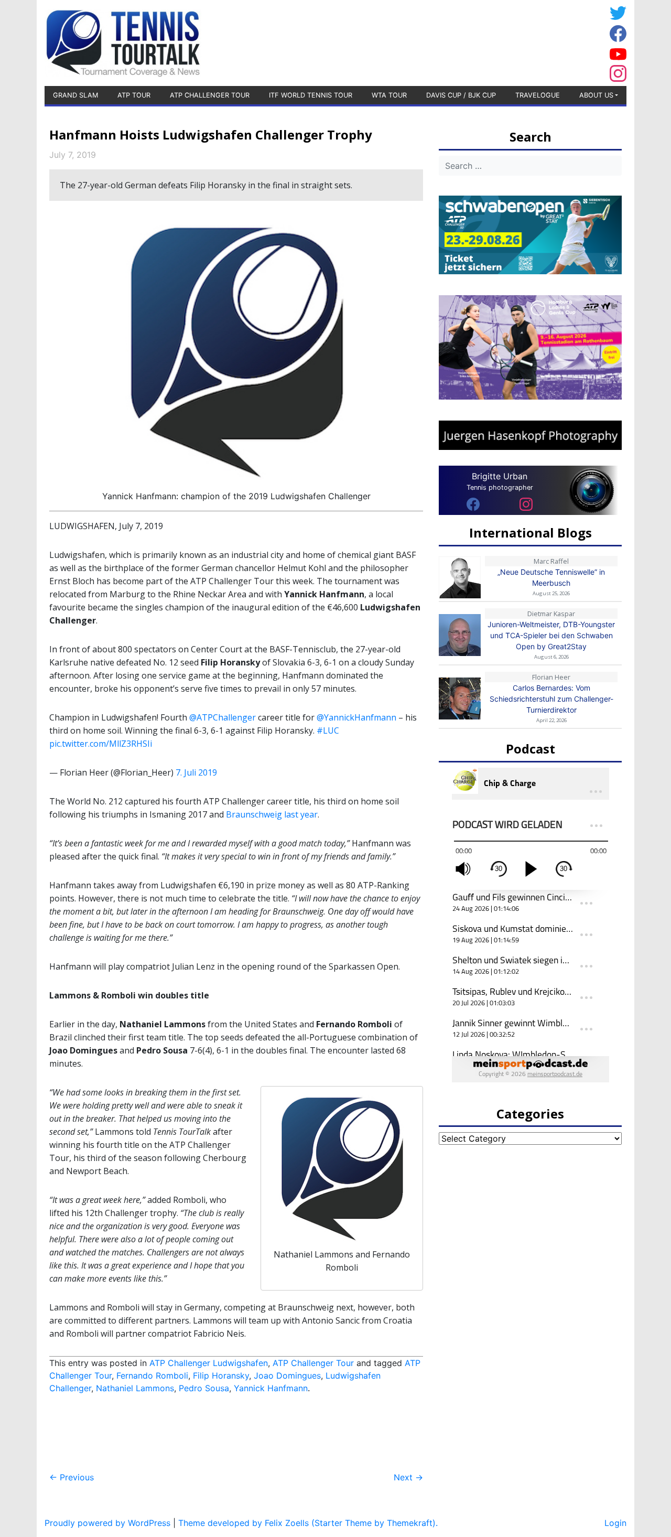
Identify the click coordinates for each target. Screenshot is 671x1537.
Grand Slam (75, 95)
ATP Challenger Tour (210, 95)
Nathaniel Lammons (135, 1388)
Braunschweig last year (272, 814)
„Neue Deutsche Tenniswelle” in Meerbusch (551, 577)
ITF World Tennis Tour (310, 95)
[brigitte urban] (473, 503)
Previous (71, 1477)
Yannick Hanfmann (271, 1388)
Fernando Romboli (152, 1375)
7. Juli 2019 (196, 772)
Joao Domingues (287, 1375)
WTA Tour (389, 95)
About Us (596, 95)
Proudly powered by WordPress (107, 1523)
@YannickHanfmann (356, 717)
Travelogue (537, 95)
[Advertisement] (521, 41)
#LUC (328, 730)
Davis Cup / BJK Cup (461, 95)
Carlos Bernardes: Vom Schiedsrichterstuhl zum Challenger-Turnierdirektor (551, 698)
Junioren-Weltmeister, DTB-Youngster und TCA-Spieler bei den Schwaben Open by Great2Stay (551, 635)
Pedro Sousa (204, 1388)
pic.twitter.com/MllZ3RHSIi (100, 743)
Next (408, 1477)
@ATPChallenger (222, 717)
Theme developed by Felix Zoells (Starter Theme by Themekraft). (308, 1523)
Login (615, 1523)
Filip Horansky (221, 1375)
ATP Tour (133, 95)
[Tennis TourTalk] (123, 42)
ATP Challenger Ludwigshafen (208, 1363)
